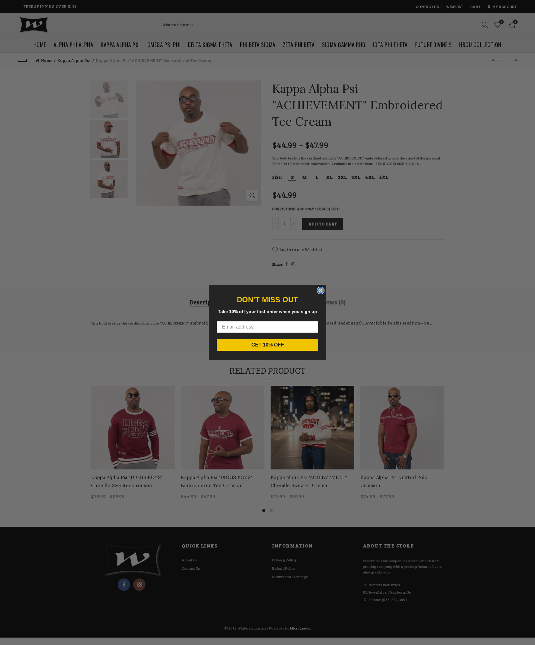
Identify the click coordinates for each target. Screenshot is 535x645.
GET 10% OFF (267, 344)
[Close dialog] (321, 290)
